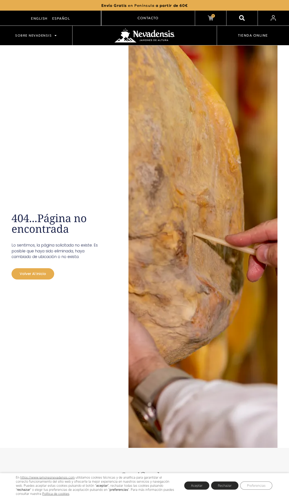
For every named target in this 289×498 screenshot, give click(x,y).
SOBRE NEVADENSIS (33, 35)
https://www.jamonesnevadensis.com (47, 477)
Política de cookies (55, 494)
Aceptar (197, 485)
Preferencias (256, 485)
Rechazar (225, 485)
